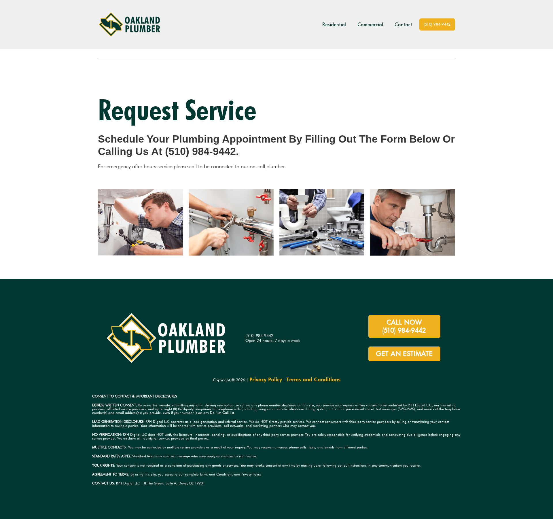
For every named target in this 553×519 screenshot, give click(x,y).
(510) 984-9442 (437, 24)
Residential (334, 24)
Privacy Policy (265, 379)
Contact (403, 24)
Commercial (370, 24)
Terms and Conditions (313, 379)
